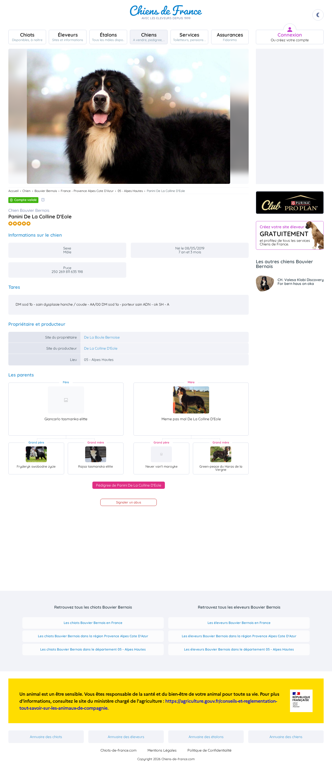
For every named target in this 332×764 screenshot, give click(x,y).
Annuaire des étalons (206, 736)
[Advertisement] (290, 116)
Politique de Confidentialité (209, 750)
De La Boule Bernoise (102, 337)
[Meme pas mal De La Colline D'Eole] (191, 399)
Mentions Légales (162, 750)
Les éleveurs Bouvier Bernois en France (239, 623)
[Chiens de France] (166, 15)
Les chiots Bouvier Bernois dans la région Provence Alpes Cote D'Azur (93, 636)
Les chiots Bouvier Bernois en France (93, 623)
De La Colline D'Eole (100, 348)
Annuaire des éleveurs (126, 736)
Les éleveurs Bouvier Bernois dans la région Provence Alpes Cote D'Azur (239, 636)
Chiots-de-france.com (119, 750)
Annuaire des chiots (46, 736)
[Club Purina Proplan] (290, 202)
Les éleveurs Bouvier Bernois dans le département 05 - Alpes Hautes (239, 649)
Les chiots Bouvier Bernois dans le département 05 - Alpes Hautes (93, 649)
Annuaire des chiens (285, 736)
